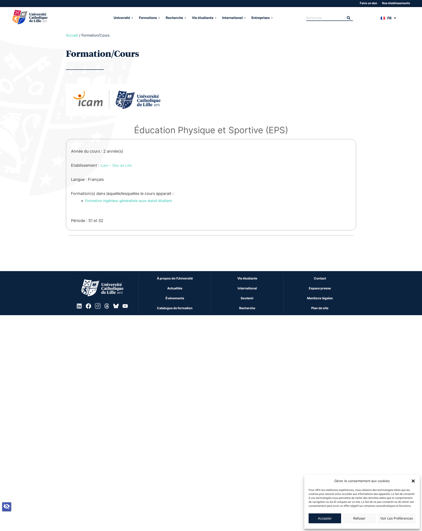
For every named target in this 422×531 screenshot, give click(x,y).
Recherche (174, 18)
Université (122, 18)
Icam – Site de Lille (116, 165)
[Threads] (106, 305)
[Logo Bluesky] (116, 305)
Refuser (359, 518)
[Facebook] (88, 305)
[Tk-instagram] (97, 305)
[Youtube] (125, 305)
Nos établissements (396, 3)
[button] (413, 481)
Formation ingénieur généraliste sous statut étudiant (128, 200)
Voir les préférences (396, 518)
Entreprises (260, 18)
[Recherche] (348, 18)
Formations (148, 18)
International (232, 18)
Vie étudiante (202, 18)
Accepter (325, 518)
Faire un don (368, 3)
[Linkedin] (79, 305)
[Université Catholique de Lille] (54, 18)
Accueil (72, 35)
